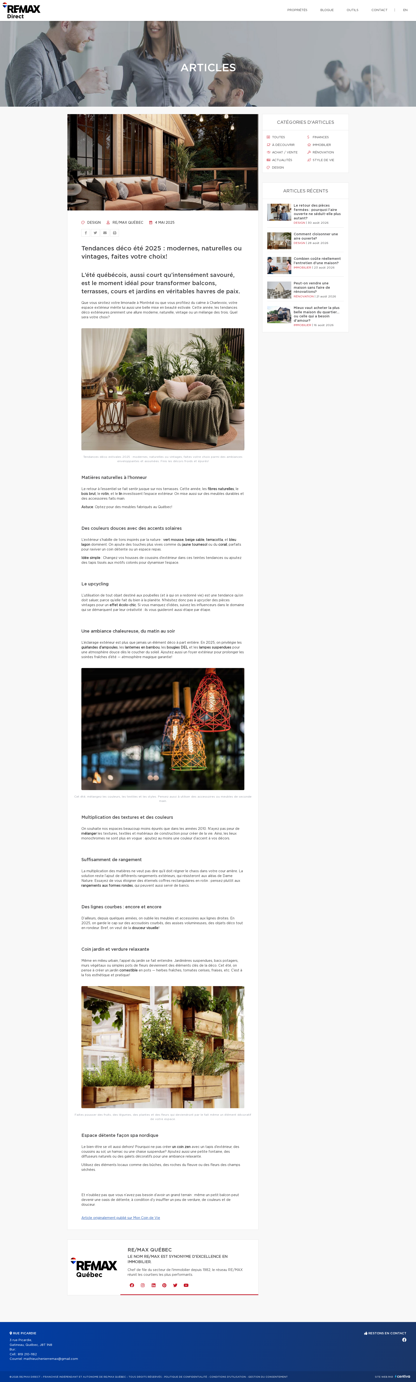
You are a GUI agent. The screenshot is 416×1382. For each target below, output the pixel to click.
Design (93, 222)
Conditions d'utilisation (227, 1377)
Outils (352, 10)
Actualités (281, 160)
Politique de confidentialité (185, 1377)
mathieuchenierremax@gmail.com (51, 1359)
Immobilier (321, 145)
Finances (320, 137)
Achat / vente (284, 152)
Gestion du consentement (268, 1377)
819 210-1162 (27, 1354)
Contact (379, 10)
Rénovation (323, 152)
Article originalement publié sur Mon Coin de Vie (120, 1218)
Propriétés (297, 10)
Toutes (278, 137)
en (405, 10)
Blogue (327, 10)
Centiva (402, 1376)
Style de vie (323, 160)
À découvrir (283, 145)
